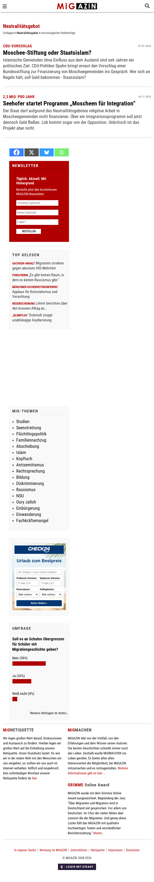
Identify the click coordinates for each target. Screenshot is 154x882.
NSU (20, 495)
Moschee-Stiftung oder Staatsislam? (47, 52)
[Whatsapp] (62, 152)
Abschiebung (27, 446)
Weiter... (98, 833)
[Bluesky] (47, 152)
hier (34, 778)
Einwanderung (28, 514)
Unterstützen (79, 850)
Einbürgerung (28, 508)
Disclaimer (133, 850)
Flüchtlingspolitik (31, 433)
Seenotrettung (28, 427)
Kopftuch (24, 458)
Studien (22, 421)
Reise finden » (39, 603)
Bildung (22, 477)
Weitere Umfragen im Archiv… (49, 713)
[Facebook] (16, 152)
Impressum (115, 850)
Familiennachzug (31, 440)
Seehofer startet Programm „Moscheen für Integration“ (69, 103)
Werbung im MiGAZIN (53, 850)
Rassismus (25, 489)
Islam (21, 452)
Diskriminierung (30, 483)
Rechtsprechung (30, 471)
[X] (31, 152)
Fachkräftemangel (32, 520)
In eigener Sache (25, 850)
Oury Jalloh (26, 502)
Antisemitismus (30, 464)
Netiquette (98, 850)
